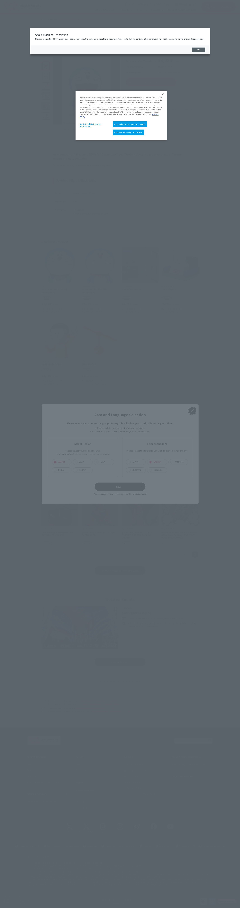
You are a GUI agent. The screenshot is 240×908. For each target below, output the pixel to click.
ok (198, 50)
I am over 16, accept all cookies (128, 132)
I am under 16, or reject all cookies (130, 124)
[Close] (163, 94)
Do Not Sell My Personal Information (90, 125)
